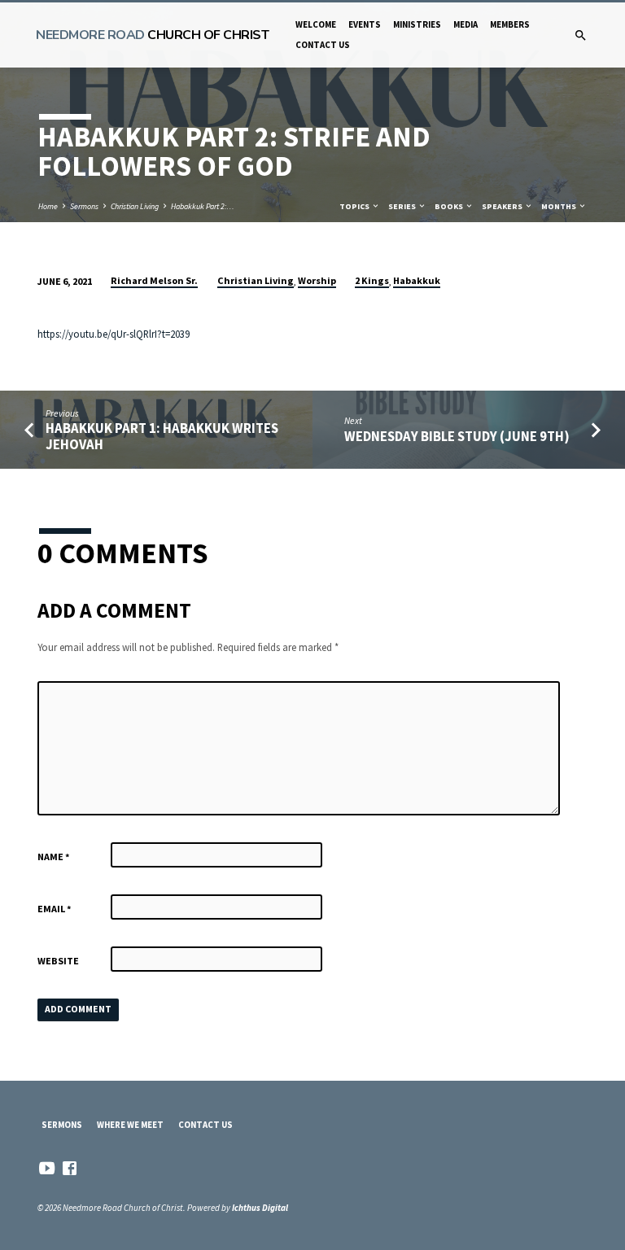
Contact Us (322, 44)
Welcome (315, 24)
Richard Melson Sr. (154, 280)
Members (510, 24)
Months (559, 206)
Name (53, 856)
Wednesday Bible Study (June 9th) (457, 436)
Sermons (84, 206)
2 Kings (372, 280)
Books (450, 206)
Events (364, 24)
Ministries (417, 24)
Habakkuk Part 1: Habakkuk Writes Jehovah (162, 436)
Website (58, 961)
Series (402, 206)
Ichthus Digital (260, 1207)
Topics (355, 206)
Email (54, 909)
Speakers (503, 206)
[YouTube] (46, 1168)
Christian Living (135, 206)
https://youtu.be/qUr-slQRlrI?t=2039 (113, 333)
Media (465, 24)
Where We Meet (130, 1124)
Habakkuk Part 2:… (202, 206)
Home (48, 206)
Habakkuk (416, 280)
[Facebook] (69, 1168)
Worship (317, 280)
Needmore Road (152, 35)
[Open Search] (581, 36)
